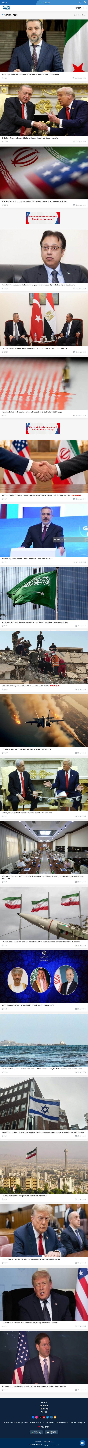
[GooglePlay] (36, 1432)
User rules (38, 1441)
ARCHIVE (44, 1409)
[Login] (85, 2)
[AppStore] (51, 1432)
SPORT (78, 8)
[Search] (80, 2)
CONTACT (44, 1406)
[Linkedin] (51, 1417)
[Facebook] (33, 1417)
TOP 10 (44, 1412)
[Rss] (55, 1417)
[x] (40, 1417)
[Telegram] (47, 1417)
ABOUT (44, 1403)
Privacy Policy (48, 1441)
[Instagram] (36, 1417)
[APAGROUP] (44, 1427)
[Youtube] (44, 1417)
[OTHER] (84, 8)
